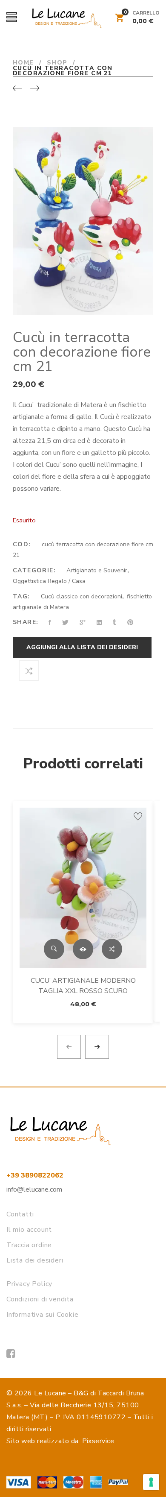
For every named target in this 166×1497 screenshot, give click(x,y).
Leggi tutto (83, 949)
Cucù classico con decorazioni (81, 596)
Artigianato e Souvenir (96, 570)
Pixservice (98, 1441)
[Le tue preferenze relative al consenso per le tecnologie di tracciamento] (151, 1482)
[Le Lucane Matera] (10, 1354)
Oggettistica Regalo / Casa (49, 581)
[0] (119, 19)
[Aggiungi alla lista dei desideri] (138, 816)
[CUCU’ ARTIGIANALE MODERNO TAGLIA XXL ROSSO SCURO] (83, 888)
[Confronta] (29, 670)
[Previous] (17, 89)
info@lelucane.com (34, 1189)
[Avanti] (34, 89)
